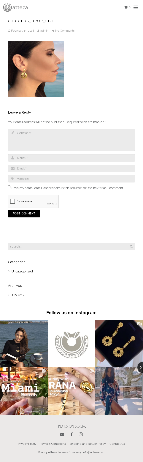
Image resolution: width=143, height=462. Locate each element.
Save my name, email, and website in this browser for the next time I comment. (68, 188)
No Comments (65, 30)
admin (44, 30)
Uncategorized (22, 271)
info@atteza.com (94, 452)
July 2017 (17, 295)
